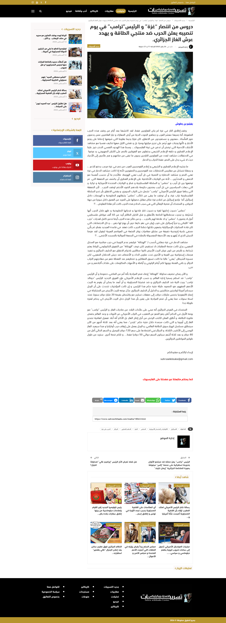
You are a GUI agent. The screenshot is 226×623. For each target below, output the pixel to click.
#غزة (136, 429)
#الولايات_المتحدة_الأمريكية (158, 429)
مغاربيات (109, 10)
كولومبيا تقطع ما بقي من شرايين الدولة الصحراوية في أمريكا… (52, 49)
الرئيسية (132, 10)
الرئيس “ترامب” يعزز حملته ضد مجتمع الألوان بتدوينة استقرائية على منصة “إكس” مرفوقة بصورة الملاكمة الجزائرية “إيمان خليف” (169, 464)
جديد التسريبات (93, 46)
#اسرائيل (174, 429)
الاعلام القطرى (126, 429)
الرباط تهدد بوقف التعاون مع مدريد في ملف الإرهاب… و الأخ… (51, 36)
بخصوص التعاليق (177, 2)
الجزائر (116, 429)
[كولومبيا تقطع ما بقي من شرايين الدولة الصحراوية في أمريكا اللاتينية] (75, 52)
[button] (183, 400)
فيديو (69, 10)
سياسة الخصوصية (50, 591)
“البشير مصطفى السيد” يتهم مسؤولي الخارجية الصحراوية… (54, 78)
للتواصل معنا (190, 2)
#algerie (183, 429)
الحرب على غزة (106, 429)
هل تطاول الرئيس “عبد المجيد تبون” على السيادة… (51, 104)
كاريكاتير (94, 10)
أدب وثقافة (81, 10)
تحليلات (121, 11)
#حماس (143, 429)
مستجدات (84, 591)
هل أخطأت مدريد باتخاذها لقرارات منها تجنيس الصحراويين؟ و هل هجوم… (52, 64)
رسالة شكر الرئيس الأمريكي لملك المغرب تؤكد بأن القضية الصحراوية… (51, 91)
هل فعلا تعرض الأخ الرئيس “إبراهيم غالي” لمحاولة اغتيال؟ (113, 463)
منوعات (85, 596)
